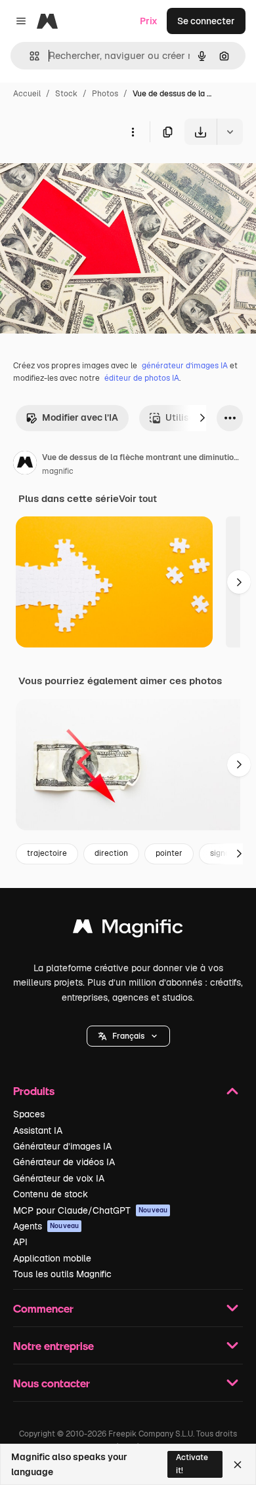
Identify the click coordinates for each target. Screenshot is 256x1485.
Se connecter (206, 21)
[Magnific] (128, 929)
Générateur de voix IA (58, 1178)
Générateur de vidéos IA (64, 1162)
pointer (169, 853)
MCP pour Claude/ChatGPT (90, 1210)
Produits (33, 1091)
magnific (58, 471)
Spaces (29, 1114)
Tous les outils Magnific (62, 1274)
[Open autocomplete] (29, 56)
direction (111, 853)
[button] (128, 1036)
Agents (46, 1226)
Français (128, 1036)
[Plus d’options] (132, 132)
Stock (66, 93)
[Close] (237, 1465)
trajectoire (47, 853)
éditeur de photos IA (141, 378)
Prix (149, 21)
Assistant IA (37, 1130)
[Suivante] (202, 418)
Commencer (43, 1308)
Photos (105, 93)
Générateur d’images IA (62, 1146)
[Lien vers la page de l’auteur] (25, 464)
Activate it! (192, 1463)
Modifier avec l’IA (80, 417)
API (20, 1242)
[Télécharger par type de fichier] (230, 132)
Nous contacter (51, 1383)
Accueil (27, 93)
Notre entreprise (53, 1346)
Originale (87, 175)
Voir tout (138, 499)
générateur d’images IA (185, 365)
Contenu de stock (50, 1194)
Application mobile (52, 1258)
